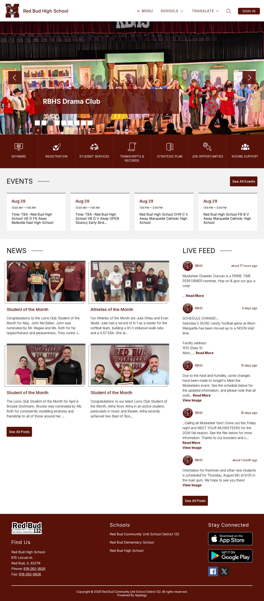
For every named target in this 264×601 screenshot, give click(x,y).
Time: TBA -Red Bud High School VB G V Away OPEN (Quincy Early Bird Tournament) (97, 218)
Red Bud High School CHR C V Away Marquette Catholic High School (163, 218)
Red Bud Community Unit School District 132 (144, 534)
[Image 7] (76, 122)
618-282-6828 (30, 574)
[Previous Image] (14, 78)
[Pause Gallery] (38, 130)
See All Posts (19, 432)
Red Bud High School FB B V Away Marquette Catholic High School (227, 218)
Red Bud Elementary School (132, 542)
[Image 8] (83, 122)
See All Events (243, 181)
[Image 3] (50, 122)
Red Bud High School (126, 550)
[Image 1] (37, 122)
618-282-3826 (34, 569)
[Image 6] (70, 122)
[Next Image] (249, 78)
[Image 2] (43, 122)
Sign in (249, 11)
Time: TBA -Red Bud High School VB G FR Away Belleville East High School (33, 218)
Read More (195, 296)
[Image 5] (63, 122)
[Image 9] (90, 122)
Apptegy (141, 595)
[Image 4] (57, 122)
